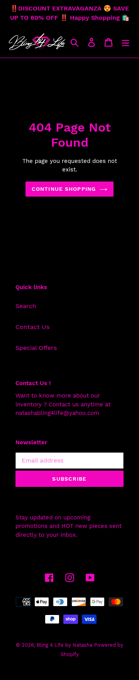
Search (25, 306)
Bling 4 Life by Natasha (64, 645)
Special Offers (36, 347)
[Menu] (125, 42)
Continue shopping (64, 189)
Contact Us (32, 327)
